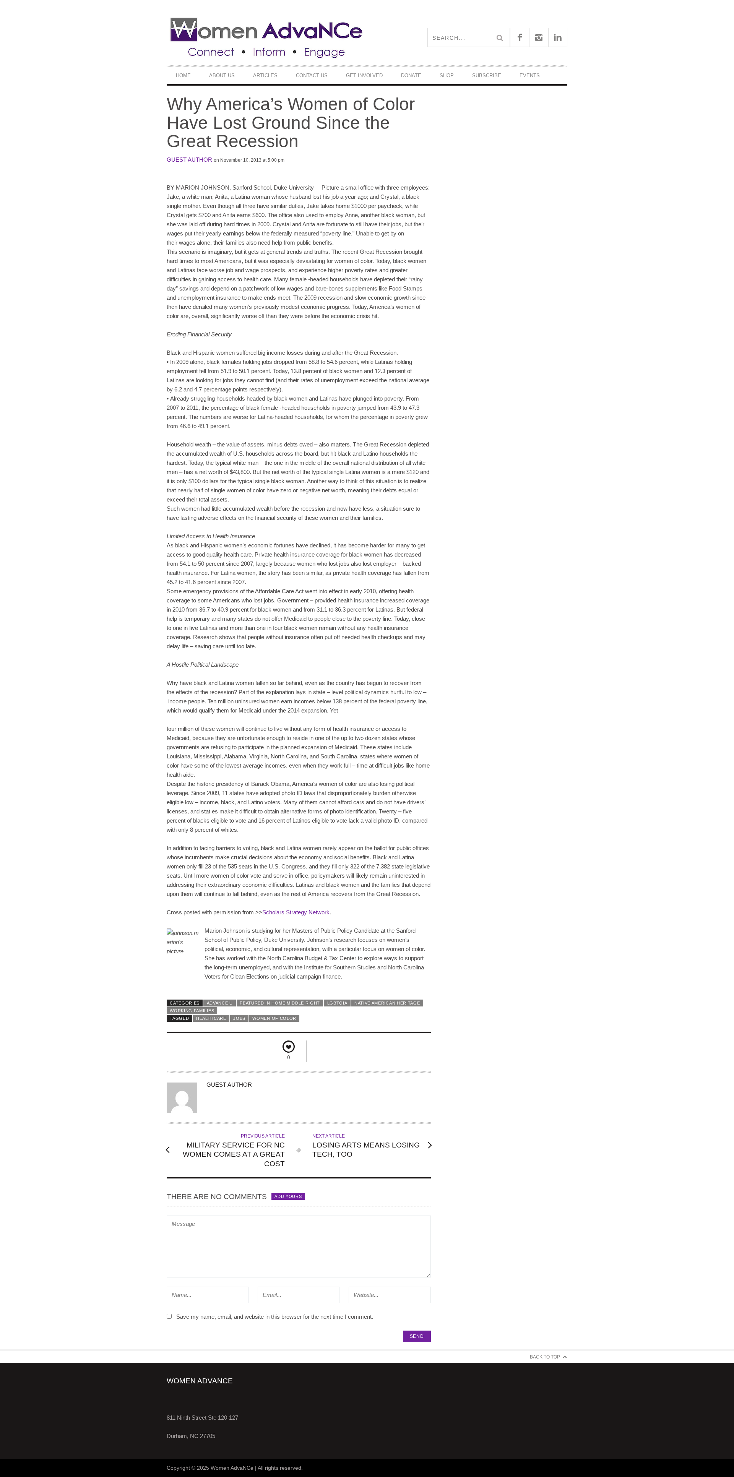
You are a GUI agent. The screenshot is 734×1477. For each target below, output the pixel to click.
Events (530, 75)
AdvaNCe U (220, 1003)
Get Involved (364, 75)
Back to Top (545, 1357)
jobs (239, 1018)
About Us (222, 75)
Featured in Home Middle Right (280, 1003)
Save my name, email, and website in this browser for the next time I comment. (274, 1316)
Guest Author (189, 159)
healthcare (211, 1018)
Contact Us (312, 75)
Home (183, 75)
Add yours (288, 1196)
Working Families (192, 1010)
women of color (274, 1018)
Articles (265, 75)
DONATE (411, 75)
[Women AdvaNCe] (267, 37)
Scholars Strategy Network (296, 912)
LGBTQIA (337, 1003)
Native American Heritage (387, 1003)
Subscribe (486, 75)
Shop (447, 75)
